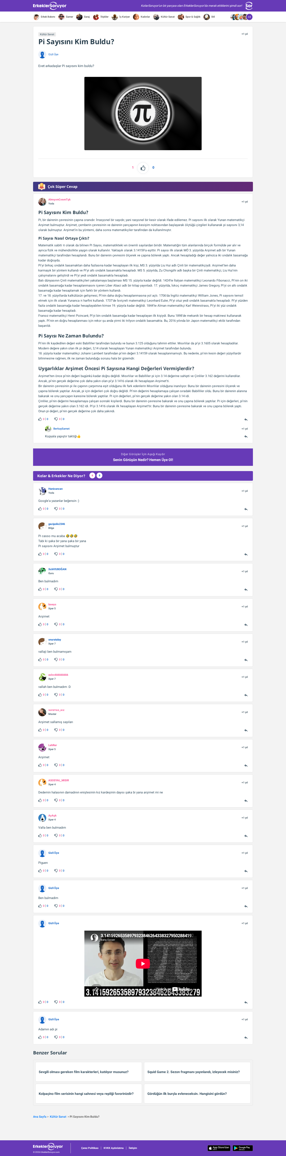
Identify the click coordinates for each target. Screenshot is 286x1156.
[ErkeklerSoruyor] (52, 1146)
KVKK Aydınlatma (114, 1148)
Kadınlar (145, 16)
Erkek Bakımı (47, 16)
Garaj (86, 16)
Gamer (69, 16)
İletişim (133, 1148)
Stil (213, 16)
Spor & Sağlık (192, 16)
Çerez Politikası (89, 1148)
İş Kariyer (124, 16)
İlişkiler (104, 16)
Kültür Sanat (167, 16)
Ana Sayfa (39, 1116)
